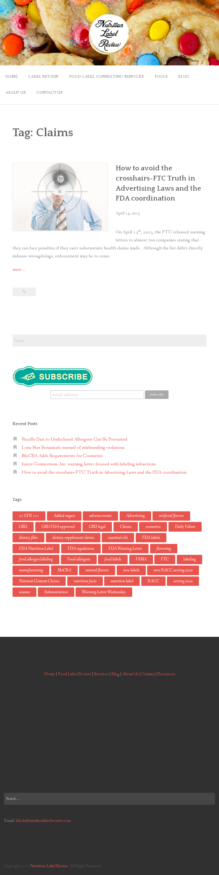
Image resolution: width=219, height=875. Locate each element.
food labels (112, 559)
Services (101, 674)
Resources (166, 674)
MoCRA (64, 570)
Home (11, 76)
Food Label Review (74, 674)
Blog (183, 76)
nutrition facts (85, 581)
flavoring (164, 548)
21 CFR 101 (29, 516)
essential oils (118, 537)
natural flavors (97, 570)
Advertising (135, 516)
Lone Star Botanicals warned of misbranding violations (73, 448)
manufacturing (31, 570)
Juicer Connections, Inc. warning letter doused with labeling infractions (89, 464)
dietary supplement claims (73, 537)
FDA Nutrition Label (36, 548)
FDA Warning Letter (125, 548)
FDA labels (151, 537)
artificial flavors (171, 516)
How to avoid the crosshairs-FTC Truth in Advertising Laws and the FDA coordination (104, 472)
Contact (148, 674)
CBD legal (97, 526)
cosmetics (153, 526)
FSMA (141, 559)
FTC (165, 559)
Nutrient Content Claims (39, 581)
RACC (153, 581)
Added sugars (64, 516)
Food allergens (78, 559)
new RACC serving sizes (173, 570)
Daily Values (185, 526)
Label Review (43, 76)
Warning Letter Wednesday (104, 592)
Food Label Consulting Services (106, 76)
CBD (23, 526)
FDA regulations (81, 548)
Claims (125, 526)
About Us (15, 92)
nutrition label (122, 581)
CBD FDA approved (58, 526)
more (19, 270)
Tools (160, 76)
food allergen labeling (36, 559)
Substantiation (56, 592)
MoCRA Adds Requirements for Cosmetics (62, 456)
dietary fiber (28, 537)
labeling (189, 559)
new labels (131, 570)
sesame (24, 592)
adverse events (100, 516)
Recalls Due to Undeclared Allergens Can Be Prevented (74, 439)
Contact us (49, 92)
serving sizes (183, 581)
